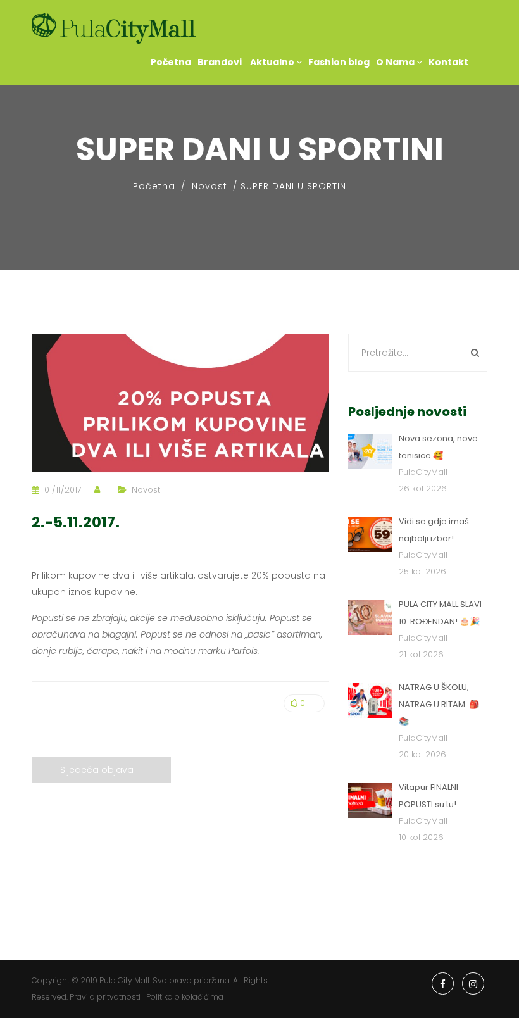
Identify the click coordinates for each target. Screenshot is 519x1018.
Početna (171, 62)
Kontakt (448, 62)
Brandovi (219, 62)
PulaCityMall (423, 472)
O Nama (396, 62)
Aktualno (272, 62)
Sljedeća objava (97, 770)
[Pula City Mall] (114, 29)
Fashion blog (339, 62)
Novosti (211, 186)
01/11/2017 (63, 490)
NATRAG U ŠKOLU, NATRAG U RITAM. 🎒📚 (439, 704)
